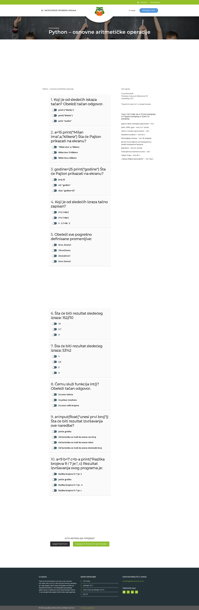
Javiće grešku (64, 431)
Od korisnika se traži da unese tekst (75, 442)
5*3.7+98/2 (63, 217)
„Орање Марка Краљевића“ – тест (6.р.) (137, 159)
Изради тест (88, 585)
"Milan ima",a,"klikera (68, 147)
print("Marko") (65, 115)
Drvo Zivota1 (64, 261)
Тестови (86, 581)
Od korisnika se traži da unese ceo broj (77, 437)
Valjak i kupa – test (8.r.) (130, 155)
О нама (132, 10)
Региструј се (155, 2)
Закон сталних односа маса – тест (135, 131)
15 (59, 323)
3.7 (59, 329)
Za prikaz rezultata (67, 400)
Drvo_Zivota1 (64, 244)
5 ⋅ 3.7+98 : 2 (64, 223)
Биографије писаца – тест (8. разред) (136, 138)
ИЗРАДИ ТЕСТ (148, 10)
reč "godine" (64, 185)
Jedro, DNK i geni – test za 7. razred (135, 127)
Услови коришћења (87, 608)
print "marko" (65, 121)
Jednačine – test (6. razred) (131, 148)
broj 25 (61, 179)
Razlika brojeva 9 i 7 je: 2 (70, 474)
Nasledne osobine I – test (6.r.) (133, 134)
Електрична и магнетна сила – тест (135, 151)
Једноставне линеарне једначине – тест (137, 124)
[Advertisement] (99, 55)
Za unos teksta (65, 394)
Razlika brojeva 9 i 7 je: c (70, 490)
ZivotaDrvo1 (64, 255)
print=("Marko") (66, 110)
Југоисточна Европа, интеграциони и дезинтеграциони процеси (136, 143)
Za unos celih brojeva (68, 405)
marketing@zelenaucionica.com (133, 581)
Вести (85, 594)
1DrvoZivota (64, 250)
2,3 (59, 361)
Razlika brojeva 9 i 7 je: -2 (70, 485)
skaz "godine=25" (66, 190)
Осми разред (54, 28)
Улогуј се (143, 2)
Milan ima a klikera (67, 157)
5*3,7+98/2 (63, 212)
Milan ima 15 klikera (68, 152)
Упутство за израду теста (93, 590)
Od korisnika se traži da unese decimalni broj (80, 447)
